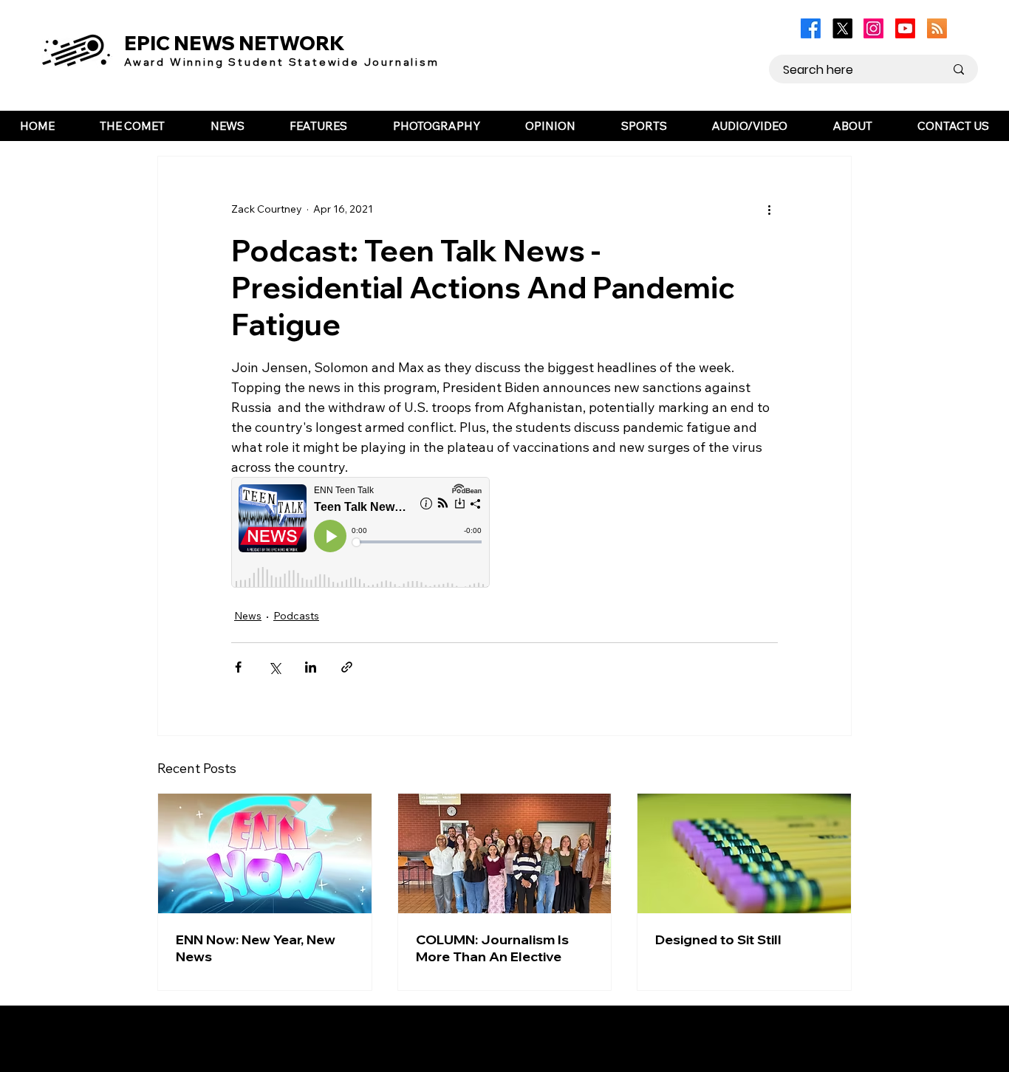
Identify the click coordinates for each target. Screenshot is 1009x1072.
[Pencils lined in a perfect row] (744, 853)
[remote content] (360, 534)
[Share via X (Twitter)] (274, 667)
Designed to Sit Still (718, 939)
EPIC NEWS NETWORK (234, 43)
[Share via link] (347, 667)
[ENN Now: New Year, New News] (265, 853)
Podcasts (296, 615)
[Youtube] (905, 28)
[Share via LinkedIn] (311, 667)
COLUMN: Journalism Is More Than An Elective (492, 948)
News (247, 615)
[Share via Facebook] (238, 667)
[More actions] (769, 210)
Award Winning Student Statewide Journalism (281, 62)
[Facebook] (811, 28)
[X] (842, 28)
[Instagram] (873, 28)
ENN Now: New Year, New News (255, 948)
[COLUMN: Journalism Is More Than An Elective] (505, 853)
